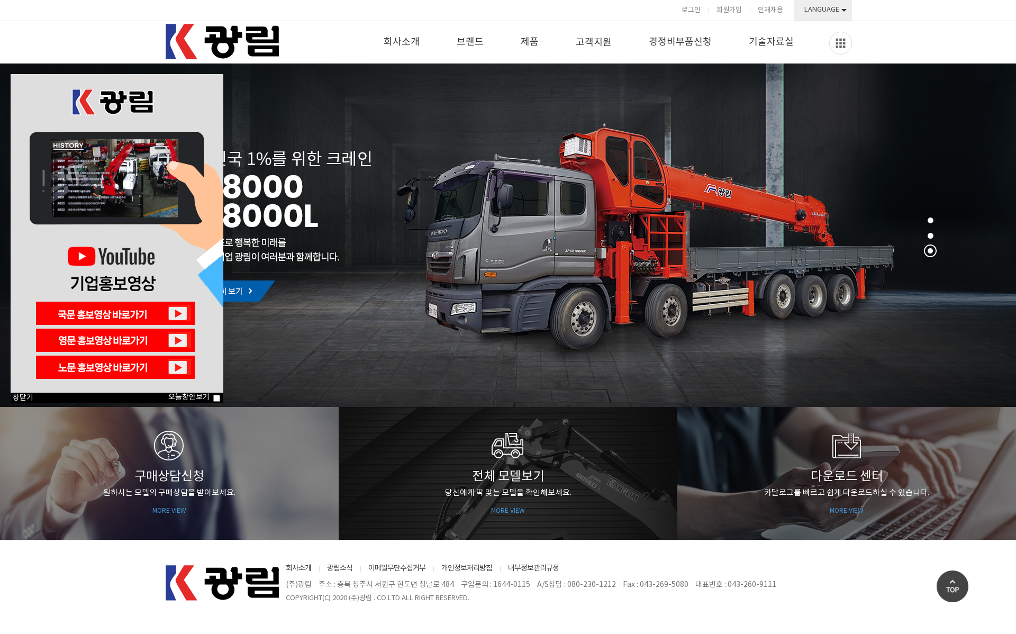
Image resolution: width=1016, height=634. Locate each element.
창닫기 (23, 398)
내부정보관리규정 (533, 568)
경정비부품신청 (680, 42)
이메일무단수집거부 (396, 568)
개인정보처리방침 (466, 568)
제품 (530, 42)
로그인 (691, 10)
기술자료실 (771, 42)
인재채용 (770, 10)
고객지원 (594, 42)
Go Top (952, 586)
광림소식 (339, 568)
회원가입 (729, 10)
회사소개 (402, 42)
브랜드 (470, 42)
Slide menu (840, 43)
